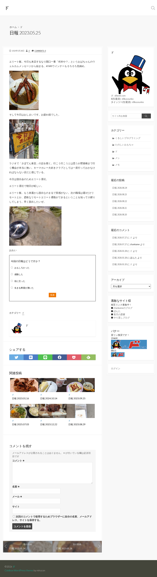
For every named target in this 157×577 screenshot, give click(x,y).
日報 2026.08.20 (119, 214)
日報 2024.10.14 (48, 398)
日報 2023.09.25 (76, 398)
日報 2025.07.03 (20, 424)
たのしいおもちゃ (124, 144)
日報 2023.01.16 (20, 398)
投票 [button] (52, 295)
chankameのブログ (123, 307)
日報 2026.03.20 (119, 264)
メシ (117, 158)
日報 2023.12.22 (48, 424)
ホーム (13, 27)
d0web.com (120, 95)
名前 (16, 486)
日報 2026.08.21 (119, 207)
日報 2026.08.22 (119, 201)
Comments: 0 (40, 50)
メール (17, 496)
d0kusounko (128, 98)
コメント (18, 460)
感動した (18, 274)
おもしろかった (21, 267)
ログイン (115, 368)
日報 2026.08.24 (119, 187)
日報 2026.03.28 (119, 250)
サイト (16, 506)
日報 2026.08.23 (119, 194)
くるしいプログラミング (127, 138)
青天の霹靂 (119, 314)
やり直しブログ (122, 317)
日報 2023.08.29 (76, 424)
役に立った (19, 281)
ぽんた (117, 311)
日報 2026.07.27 (119, 237)
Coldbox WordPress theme (19, 570)
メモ (117, 164)
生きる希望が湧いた (24, 288)
